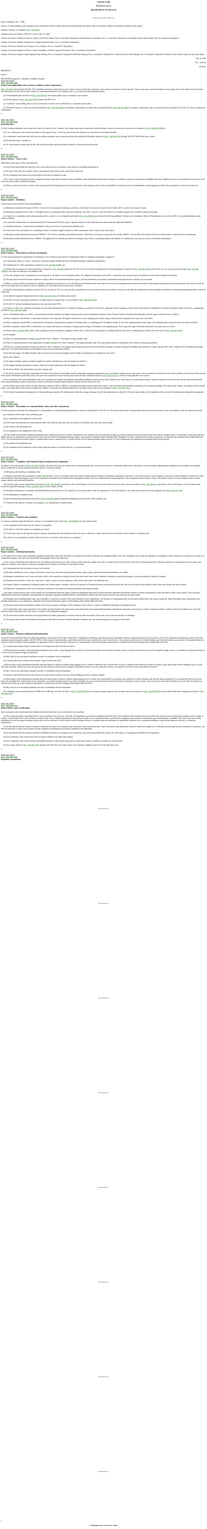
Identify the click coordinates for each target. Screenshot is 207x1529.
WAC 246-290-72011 (9, 706)
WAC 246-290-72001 (9, 83)
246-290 (38, 339)
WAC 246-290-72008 (9, 515)
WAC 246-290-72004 (9, 198)
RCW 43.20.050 (33, 30)
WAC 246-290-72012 (48, 296)
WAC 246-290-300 (54, 108)
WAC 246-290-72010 (9, 632)
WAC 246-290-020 (39, 95)
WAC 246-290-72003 (112, 136)
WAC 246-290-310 (79, 691)
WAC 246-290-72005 (154, 128)
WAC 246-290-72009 (9, 550)
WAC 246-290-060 (86, 216)
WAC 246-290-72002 (9, 122)
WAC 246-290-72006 (9, 404)
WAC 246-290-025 (53, 484)
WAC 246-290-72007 (9, 459)
